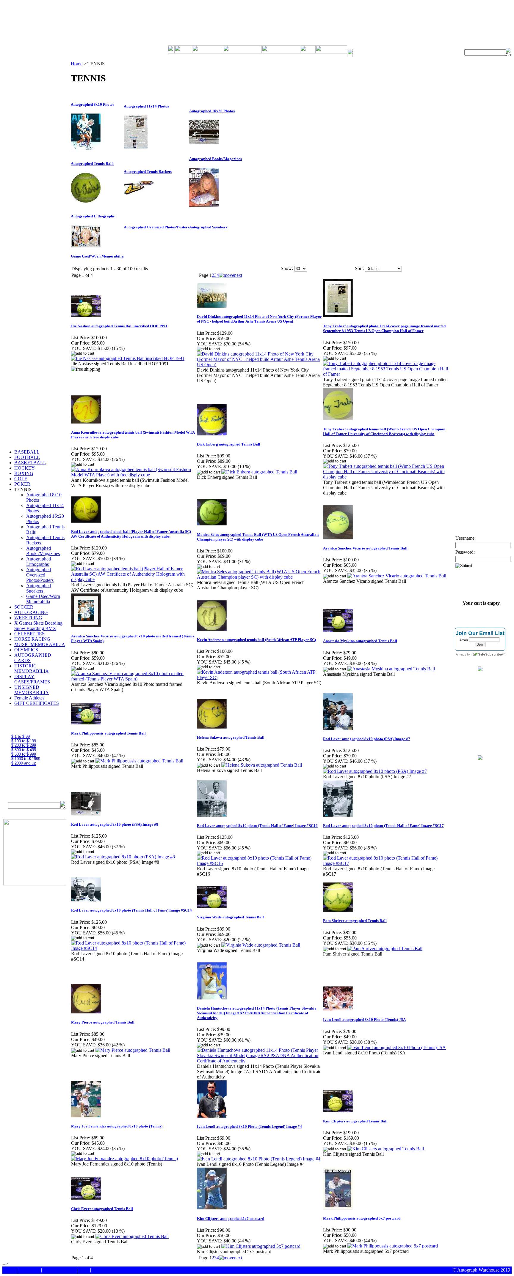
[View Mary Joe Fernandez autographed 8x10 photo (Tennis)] (124, 1158)
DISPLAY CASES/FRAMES (32, 679)
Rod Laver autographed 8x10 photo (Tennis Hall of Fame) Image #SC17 (383, 825)
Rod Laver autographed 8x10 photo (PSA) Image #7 (366, 739)
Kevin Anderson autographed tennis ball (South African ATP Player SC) (256, 639)
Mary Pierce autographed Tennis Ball (102, 1022)
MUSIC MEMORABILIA (39, 644)
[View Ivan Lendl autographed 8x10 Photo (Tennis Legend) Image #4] (258, 1158)
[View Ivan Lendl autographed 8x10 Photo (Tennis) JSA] (396, 1047)
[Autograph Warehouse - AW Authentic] (480, 669)
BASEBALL (27, 451)
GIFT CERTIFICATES (36, 703)
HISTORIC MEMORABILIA (31, 668)
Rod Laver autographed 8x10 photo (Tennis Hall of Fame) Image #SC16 (257, 825)
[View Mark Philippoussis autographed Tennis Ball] (139, 760)
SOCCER (23, 606)
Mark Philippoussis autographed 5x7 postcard (361, 1218)
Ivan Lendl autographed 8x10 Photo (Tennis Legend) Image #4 (249, 1126)
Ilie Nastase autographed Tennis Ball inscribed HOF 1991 (119, 326)
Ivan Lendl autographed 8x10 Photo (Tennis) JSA (364, 1019)
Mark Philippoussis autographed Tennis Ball (108, 733)
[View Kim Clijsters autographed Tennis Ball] (385, 1148)
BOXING (23, 473)
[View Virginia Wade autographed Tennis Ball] (260, 944)
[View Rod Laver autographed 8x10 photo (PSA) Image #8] (123, 856)
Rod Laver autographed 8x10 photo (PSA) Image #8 (114, 824)
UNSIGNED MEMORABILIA (31, 690)
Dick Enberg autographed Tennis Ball (228, 444)
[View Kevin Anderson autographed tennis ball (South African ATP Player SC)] (259, 677)
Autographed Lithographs (38, 561)
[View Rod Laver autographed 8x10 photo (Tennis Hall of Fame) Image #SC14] (133, 948)
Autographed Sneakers (38, 588)
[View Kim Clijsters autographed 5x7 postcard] (260, 1246)
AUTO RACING (31, 612)
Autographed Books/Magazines (43, 551)
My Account (104, 1269)
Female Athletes (29, 697)
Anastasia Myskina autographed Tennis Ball (360, 641)
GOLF (20, 478)
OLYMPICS (26, 649)
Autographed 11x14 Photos (146, 106)
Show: (287, 268)
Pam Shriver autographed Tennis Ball (355, 920)
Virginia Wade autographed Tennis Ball (230, 917)
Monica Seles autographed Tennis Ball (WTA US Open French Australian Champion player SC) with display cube (258, 536)
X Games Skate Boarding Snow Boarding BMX (38, 625)
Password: (465, 552)
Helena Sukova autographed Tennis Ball (230, 737)
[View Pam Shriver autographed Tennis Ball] (384, 948)
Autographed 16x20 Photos (212, 111)
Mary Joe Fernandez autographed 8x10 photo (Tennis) (116, 1126)
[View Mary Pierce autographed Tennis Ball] (132, 1050)
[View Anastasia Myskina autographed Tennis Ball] (391, 668)
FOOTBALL (27, 457)
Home (76, 63)
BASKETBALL (30, 462)
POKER (22, 484)
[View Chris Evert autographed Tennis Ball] (132, 1236)
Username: (465, 538)
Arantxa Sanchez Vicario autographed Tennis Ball (365, 548)
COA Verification (59, 1269)
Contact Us (29, 1269)
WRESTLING (28, 617)
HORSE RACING (32, 639)
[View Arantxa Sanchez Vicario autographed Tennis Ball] (396, 575)
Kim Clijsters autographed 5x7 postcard (230, 1218)
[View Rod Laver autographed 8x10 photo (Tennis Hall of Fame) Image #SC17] (385, 863)
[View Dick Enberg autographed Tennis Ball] (259, 471)
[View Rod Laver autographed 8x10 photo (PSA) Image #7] (375, 771)
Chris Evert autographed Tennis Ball (102, 1208)
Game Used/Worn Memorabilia (43, 599)
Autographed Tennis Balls (92, 163)
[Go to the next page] (230, 275)
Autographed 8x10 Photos (92, 104)
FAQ (84, 1269)
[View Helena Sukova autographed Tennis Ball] (261, 765)
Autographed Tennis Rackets (148, 171)
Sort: (359, 268)
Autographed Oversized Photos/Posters (40, 575)
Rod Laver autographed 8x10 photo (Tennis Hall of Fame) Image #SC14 (131, 910)
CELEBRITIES (29, 633)
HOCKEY (24, 467)
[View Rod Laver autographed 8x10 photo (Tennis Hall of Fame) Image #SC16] (259, 863)
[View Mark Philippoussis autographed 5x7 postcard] (392, 1245)
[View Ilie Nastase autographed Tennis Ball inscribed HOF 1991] (127, 358)
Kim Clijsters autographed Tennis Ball (355, 1121)
